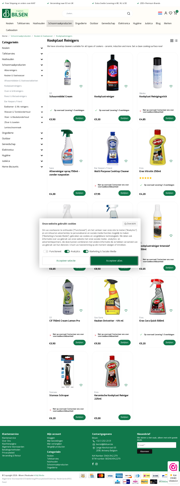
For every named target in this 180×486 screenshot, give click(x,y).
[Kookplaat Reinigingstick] (157, 73)
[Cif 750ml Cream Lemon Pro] (67, 297)
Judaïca (149, 23)
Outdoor (94, 23)
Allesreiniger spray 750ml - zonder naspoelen (64, 173)
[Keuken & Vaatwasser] (42, 75)
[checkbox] (51, 251)
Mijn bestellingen (55, 441)
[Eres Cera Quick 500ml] (157, 297)
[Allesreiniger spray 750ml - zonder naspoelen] (67, 147)
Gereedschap (108, 23)
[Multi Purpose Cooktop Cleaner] (112, 147)
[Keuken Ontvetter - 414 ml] (112, 297)
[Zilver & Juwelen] (42, 122)
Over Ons (6, 441)
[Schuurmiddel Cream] (67, 73)
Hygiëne (137, 23)
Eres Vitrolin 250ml (150, 171)
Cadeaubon (11, 30)
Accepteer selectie (66, 260)
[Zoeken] (129, 13)
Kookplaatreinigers (64, 36)
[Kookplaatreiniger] (112, 73)
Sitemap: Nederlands (58, 479)
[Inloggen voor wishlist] (81, 86)
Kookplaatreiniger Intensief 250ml (154, 247)
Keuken (10, 23)
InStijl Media (38, 475)
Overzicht (131, 223)
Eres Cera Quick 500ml (151, 320)
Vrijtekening (30, 479)
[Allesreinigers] (42, 70)
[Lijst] (176, 40)
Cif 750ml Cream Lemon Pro (64, 320)
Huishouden (39, 23)
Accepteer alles (114, 260)
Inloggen (51, 438)
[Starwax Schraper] (67, 371)
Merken (168, 23)
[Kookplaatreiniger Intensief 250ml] (157, 222)
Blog (158, 23)
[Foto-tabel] (172, 40)
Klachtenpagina (9, 444)
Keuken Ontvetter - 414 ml (108, 320)
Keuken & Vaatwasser (43, 36)
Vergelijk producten (56, 447)
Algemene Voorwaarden (13, 447)
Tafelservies (23, 23)
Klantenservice (9, 438)
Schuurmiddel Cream (60, 96)
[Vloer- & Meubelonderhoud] (42, 117)
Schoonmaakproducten (60, 23)
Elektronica (124, 23)
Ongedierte (81, 23)
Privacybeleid (8, 452)
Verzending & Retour (11, 455)
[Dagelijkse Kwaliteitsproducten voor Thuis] (15, 13)
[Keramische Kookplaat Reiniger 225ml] (112, 371)
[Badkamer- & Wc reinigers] (42, 107)
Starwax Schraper (59, 395)
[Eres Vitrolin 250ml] (157, 147)
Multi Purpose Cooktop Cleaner (111, 171)
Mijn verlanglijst (54, 444)
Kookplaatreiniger (104, 96)
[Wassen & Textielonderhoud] (42, 112)
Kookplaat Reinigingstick (153, 96)
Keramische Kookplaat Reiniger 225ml (111, 397)
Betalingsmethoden (11, 449)
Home (4, 36)
